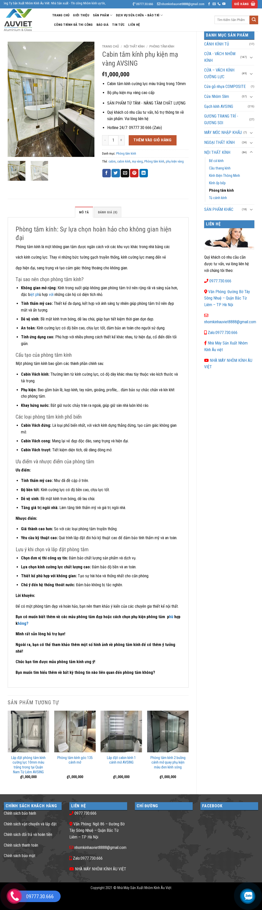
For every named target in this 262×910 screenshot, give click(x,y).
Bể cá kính (216, 161)
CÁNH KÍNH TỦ (216, 44)
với (51, 294)
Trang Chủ (60, 15)
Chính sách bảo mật (19, 855)
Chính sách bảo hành (20, 813)
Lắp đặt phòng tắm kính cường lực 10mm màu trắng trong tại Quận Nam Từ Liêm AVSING (28, 765)
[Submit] (253, 20)
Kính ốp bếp (217, 183)
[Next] (86, 99)
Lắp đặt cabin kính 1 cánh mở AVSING (121, 760)
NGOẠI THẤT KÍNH (219, 142)
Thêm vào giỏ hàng (152, 140)
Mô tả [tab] (84, 212)
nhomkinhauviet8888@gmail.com (230, 321)
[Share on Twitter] (116, 173)
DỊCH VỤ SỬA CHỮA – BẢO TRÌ (137, 15)
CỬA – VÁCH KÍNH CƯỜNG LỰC (219, 73)
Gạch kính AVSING (218, 106)
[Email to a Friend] (125, 173)
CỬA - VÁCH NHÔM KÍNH (219, 57)
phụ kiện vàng (175, 161)
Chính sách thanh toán (21, 845)
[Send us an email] (214, 4)
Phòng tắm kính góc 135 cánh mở (75, 760)
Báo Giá (102, 25)
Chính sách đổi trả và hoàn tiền (28, 834)
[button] (245, 4)
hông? (23, 623)
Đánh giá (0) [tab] (107, 212)
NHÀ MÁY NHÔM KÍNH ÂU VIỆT (100, 869)
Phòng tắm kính (154, 161)
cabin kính (123, 161)
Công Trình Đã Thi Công (73, 25)
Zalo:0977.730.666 (222, 332)
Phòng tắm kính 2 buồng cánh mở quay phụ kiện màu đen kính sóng (167, 762)
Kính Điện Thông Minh (224, 176)
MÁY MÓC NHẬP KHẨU (223, 132)
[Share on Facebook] (106, 173)
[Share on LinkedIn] (143, 173)
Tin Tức (118, 25)
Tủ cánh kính (218, 198)
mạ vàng (137, 161)
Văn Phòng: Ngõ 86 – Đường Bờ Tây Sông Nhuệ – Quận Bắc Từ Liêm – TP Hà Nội (97, 830)
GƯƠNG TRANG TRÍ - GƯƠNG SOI (221, 119)
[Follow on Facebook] (209, 4)
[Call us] (219, 4)
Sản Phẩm (101, 15)
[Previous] (15, 99)
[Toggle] (251, 57)
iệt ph (34, 294)
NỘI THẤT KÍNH (217, 152)
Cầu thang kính (220, 168)
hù (171, 616)
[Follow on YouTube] (223, 4)
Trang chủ (110, 46)
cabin (112, 161)
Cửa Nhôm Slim (216, 96)
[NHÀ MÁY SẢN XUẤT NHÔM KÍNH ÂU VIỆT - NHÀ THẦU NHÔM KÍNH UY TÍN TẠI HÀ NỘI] (24, 19)
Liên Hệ (134, 25)
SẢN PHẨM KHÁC (218, 209)
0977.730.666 (220, 281)
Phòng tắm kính (221, 190)
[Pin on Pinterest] (134, 173)
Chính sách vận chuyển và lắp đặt (30, 824)
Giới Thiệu (81, 15)
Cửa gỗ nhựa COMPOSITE (225, 86)
